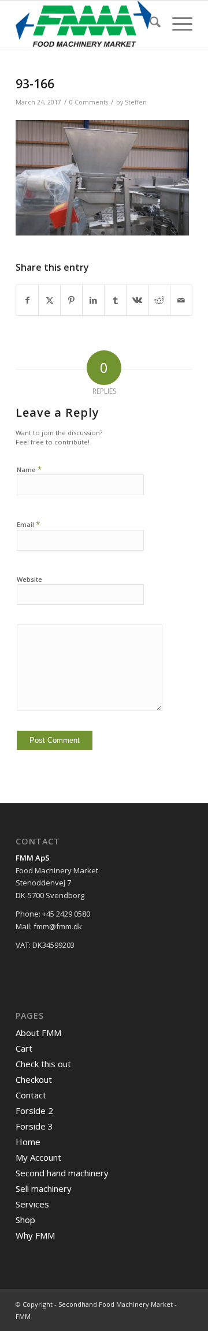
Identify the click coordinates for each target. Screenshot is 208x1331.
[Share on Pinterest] (71, 300)
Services (32, 1204)
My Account (38, 1157)
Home (28, 1141)
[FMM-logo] (86, 24)
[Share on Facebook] (27, 300)
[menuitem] (149, 24)
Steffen (136, 102)
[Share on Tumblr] (115, 300)
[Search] (149, 24)
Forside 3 (34, 1126)
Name (29, 469)
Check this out (43, 1064)
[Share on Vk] (137, 300)
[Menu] (176, 24)
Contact (31, 1095)
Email (28, 524)
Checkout (34, 1079)
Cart (24, 1048)
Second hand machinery (62, 1173)
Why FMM (35, 1235)
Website (29, 579)
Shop (25, 1219)
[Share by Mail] (181, 300)
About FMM (38, 1032)
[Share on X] (49, 300)
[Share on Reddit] (159, 300)
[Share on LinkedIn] (93, 300)
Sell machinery (44, 1188)
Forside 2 (34, 1110)
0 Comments (88, 102)
